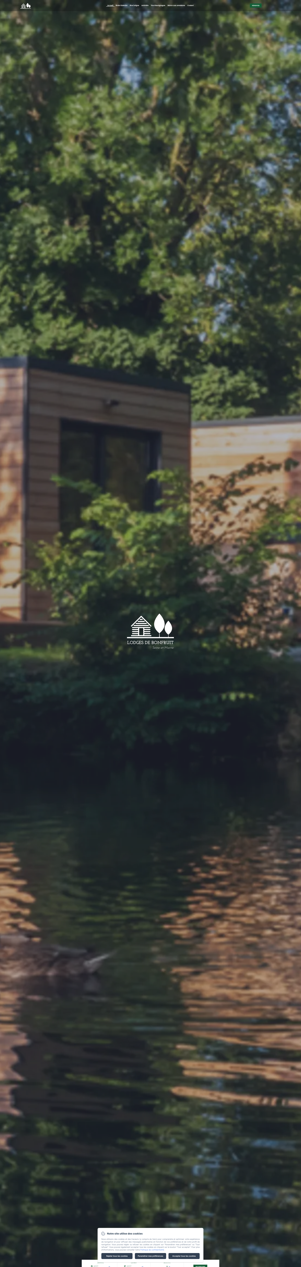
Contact (190, 5)
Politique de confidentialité (152, 1250)
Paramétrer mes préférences (150, 1256)
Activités (145, 5)
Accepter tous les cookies (184, 1256)
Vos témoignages (158, 5)
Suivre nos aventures (176, 5)
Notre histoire (121, 5)
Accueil (110, 5)
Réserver (255, 5)
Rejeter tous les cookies (117, 1256)
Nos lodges (134, 5)
